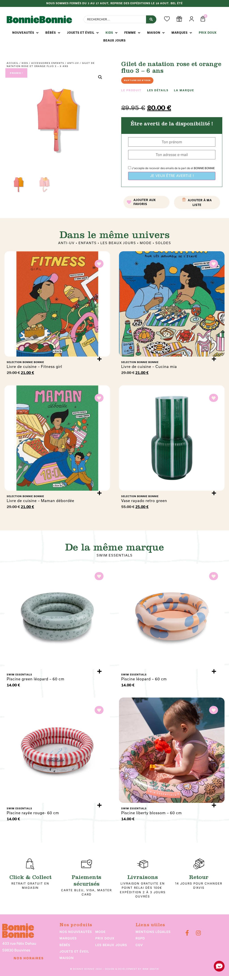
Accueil (13, 63)
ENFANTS (87, 243)
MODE (146, 243)
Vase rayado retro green (144, 500)
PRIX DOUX (104, 938)
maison (66, 958)
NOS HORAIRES (29, 958)
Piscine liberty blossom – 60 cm (151, 813)
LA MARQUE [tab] (184, 90)
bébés (64, 945)
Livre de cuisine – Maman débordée (40, 500)
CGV (139, 945)
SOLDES (163, 243)
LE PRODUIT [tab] (131, 90)
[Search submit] (151, 19)
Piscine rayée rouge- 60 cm (33, 813)
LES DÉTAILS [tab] (157, 90)
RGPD (140, 938)
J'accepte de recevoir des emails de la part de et (173, 168)
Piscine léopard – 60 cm (144, 679)
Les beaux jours (111, 945)
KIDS (25, 63)
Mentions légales (153, 932)
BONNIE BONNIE (204, 168)
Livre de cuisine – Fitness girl (34, 366)
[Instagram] (198, 933)
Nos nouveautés (75, 932)
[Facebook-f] (187, 933)
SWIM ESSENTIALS (115, 555)
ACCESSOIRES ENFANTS (47, 63)
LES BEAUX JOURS (118, 243)
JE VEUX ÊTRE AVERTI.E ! (172, 175)
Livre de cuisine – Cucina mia (149, 366)
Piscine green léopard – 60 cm (35, 679)
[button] (26, 33)
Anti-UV (73, 63)
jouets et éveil (74, 951)
